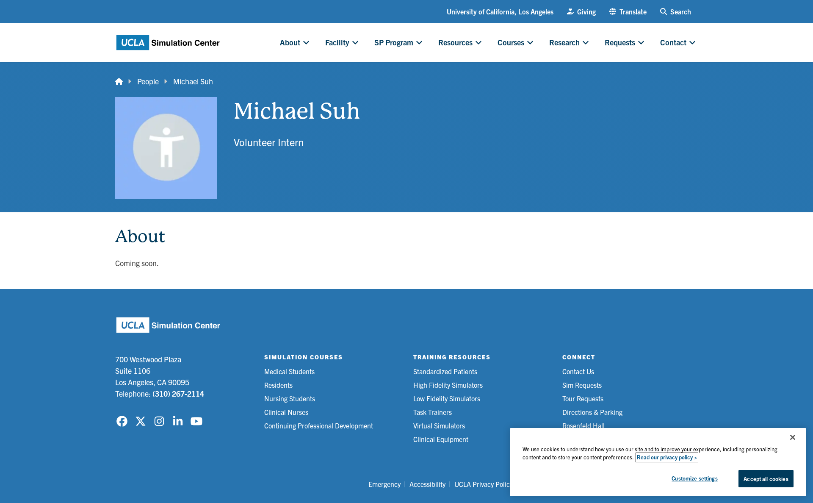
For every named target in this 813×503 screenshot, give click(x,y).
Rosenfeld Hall (583, 425)
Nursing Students (289, 398)
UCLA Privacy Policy (483, 484)
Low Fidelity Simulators (446, 398)
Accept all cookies (766, 478)
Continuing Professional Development (318, 425)
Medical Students (289, 371)
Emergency (384, 484)
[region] (658, 462)
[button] (628, 11)
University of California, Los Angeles (500, 11)
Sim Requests (582, 385)
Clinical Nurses (286, 412)
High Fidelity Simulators (448, 385)
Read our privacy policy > (667, 457)
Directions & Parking (592, 412)
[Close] (792, 437)
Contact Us (578, 371)
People (148, 81)
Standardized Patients (445, 371)
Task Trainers (432, 412)
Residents (278, 385)
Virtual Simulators (439, 425)
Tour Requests (582, 398)
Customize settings (694, 478)
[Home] (119, 81)
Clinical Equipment (440, 439)
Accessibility (427, 484)
